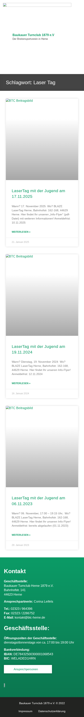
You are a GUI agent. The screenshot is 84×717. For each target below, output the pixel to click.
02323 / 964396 (21, 608)
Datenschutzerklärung (51, 711)
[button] (78, 37)
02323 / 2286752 (23, 613)
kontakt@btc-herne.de (30, 617)
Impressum (25, 711)
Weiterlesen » (21, 232)
